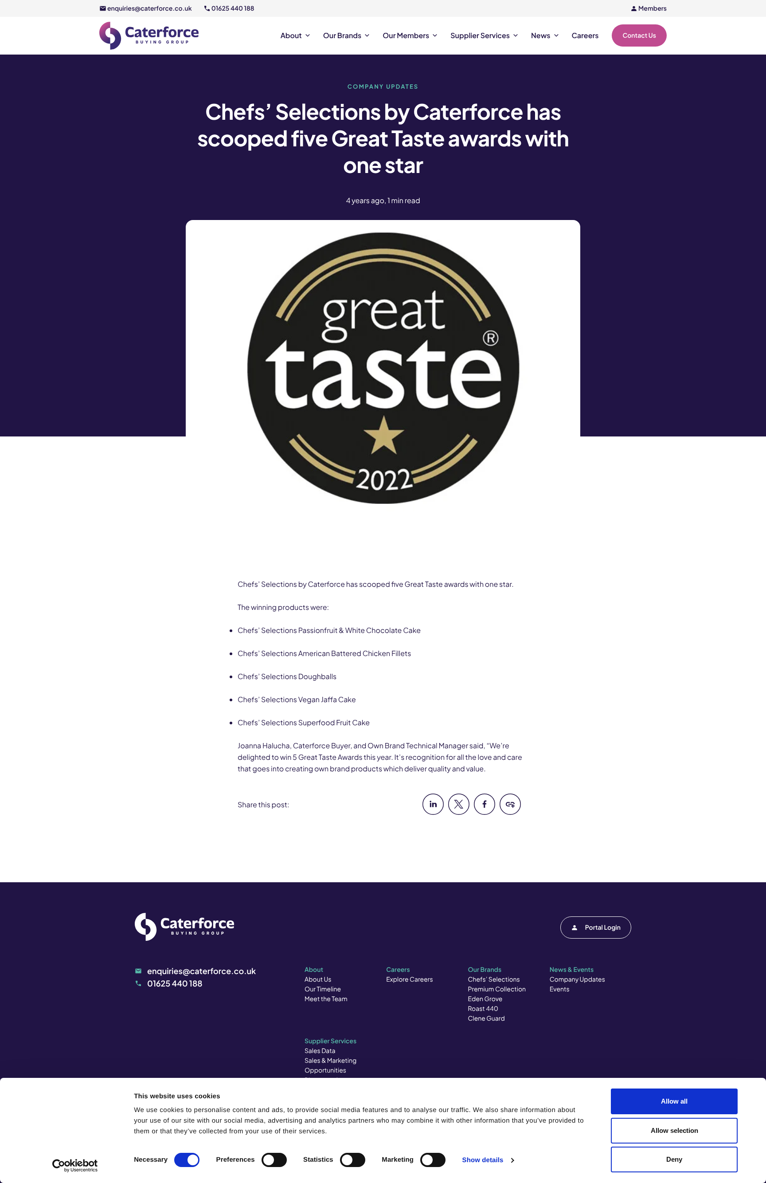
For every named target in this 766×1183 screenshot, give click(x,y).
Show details (483, 1160)
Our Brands (342, 35)
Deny (674, 1159)
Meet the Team (326, 999)
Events (560, 989)
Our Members (406, 35)
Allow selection (674, 1130)
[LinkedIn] (433, 812)
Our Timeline (323, 989)
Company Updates (577, 979)
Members (652, 8)
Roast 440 (483, 1009)
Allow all (674, 1101)
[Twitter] (458, 812)
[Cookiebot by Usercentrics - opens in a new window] (75, 1165)
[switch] (274, 1160)
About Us (318, 979)
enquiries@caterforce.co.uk (149, 8)
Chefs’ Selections (494, 979)
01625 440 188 (232, 8)
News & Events (572, 970)
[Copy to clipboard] (510, 812)
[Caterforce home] (149, 36)
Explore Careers (409, 979)
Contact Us (639, 35)
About (291, 35)
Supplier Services (480, 35)
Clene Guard (486, 1018)
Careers (585, 35)
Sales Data (320, 1051)
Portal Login (603, 927)
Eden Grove (485, 999)
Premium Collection (497, 989)
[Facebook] (484, 812)
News (541, 35)
